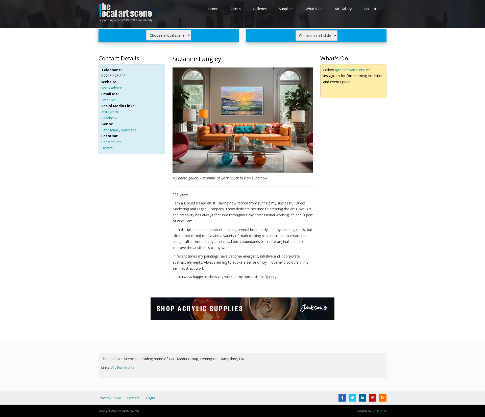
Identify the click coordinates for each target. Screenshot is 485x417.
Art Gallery (343, 8)
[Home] (126, 13)
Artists (235, 8)
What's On (314, 8)
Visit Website (111, 87)
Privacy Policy (110, 398)
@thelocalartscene (350, 69)
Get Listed (372, 8)
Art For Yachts (122, 367)
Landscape (110, 130)
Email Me (108, 100)
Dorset (107, 148)
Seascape (129, 130)
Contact (133, 398)
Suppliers (286, 8)
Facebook (109, 117)
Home (213, 8)
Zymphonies (379, 410)
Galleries (260, 8)
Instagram (109, 111)
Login (150, 398)
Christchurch (111, 142)
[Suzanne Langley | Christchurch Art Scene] (243, 121)
